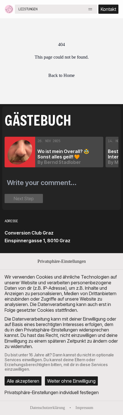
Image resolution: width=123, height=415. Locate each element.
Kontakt (108, 9)
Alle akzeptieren (23, 381)
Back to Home (61, 75)
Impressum (84, 408)
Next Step (24, 198)
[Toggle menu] (90, 9)
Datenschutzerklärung (47, 408)
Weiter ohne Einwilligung (71, 381)
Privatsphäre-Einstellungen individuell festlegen (52, 392)
